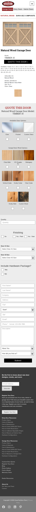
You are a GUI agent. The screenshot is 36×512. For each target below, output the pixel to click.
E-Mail (17, 317)
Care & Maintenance (8, 424)
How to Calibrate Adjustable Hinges (12, 431)
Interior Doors (28, 9)
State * (18, 307)
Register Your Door (8, 464)
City (17, 302)
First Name (17, 283)
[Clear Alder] (18, 93)
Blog (3, 466)
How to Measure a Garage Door (11, 453)
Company (17, 292)
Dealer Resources (7, 478)
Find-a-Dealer (6, 470)
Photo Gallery (6, 468)
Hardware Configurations (9, 435)
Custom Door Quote (8, 461)
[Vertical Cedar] (7, 176)
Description (17, 326)
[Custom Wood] (23, 197)
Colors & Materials (7, 422)
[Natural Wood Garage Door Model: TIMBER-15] (18, 34)
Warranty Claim (7, 472)
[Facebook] (3, 508)
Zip (17, 312)
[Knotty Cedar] (18, 176)
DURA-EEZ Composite (25, 16)
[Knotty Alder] (12, 197)
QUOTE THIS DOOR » (18, 62)
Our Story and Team (8, 486)
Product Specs (6, 420)
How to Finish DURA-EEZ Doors (11, 426)
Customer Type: (17, 345)
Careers (4, 488)
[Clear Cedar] (29, 176)
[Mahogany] (29, 155)
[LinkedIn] (15, 508)
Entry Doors (18, 9)
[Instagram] (9, 508)
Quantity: (3, 219)
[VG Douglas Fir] (18, 155)
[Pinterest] (20, 508)
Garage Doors (7, 9)
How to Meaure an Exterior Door (12, 433)
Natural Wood (7, 16)
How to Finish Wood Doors (10, 428)
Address (17, 297)
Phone (17, 321)
